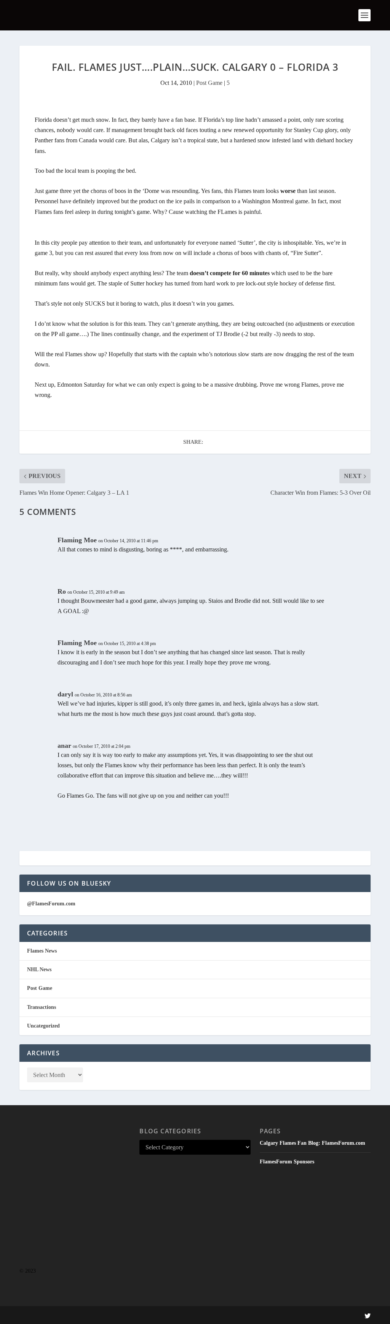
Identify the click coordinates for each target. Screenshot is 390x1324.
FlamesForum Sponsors (287, 1162)
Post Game (209, 83)
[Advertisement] (74, 1201)
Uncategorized (43, 1026)
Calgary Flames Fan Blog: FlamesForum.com (312, 1143)
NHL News (39, 969)
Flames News (42, 951)
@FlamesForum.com (51, 904)
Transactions (41, 1007)
